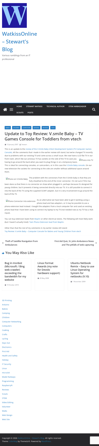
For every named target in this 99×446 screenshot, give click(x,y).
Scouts (19, 112)
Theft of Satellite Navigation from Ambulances (21, 243)
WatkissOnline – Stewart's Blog (19, 41)
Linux (4, 368)
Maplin (37, 219)
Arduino (5, 304)
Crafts (4, 334)
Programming (8, 381)
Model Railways (8, 377)
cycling (5, 338)
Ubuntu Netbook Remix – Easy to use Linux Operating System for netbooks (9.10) (82, 269)
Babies (8, 128)
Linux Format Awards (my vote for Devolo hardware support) (49, 268)
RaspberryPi (7, 385)
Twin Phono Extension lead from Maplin (46, 222)
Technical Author (55, 106)
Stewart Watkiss (34, 106)
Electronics (6, 347)
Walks (4, 411)
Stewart (24, 144)
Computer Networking (11, 321)
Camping (6, 313)
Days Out (6, 343)
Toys (53, 128)
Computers (26, 128)
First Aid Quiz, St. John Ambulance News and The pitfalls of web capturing (74, 243)
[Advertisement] (49, 83)
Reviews (45, 128)
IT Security (6, 364)
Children (16, 128)
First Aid (5, 351)
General (36, 128)
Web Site (6, 419)
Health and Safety (9, 355)
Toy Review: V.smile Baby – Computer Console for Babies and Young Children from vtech (43, 231)
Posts (30, 112)
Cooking (5, 330)
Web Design (7, 415)
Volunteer (6, 406)
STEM (4, 398)
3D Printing (7, 300)
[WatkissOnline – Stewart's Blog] (5, 109)
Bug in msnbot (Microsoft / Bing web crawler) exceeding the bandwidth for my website (15, 271)
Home (19, 106)
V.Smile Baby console (76, 165)
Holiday (5, 360)
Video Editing (7, 402)
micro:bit (6, 372)
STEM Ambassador (77, 106)
